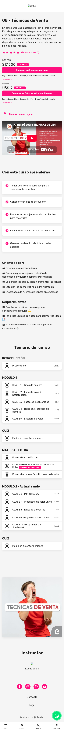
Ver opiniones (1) (30, 52)
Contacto (32, 697)
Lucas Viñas (32, 668)
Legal (32, 705)
